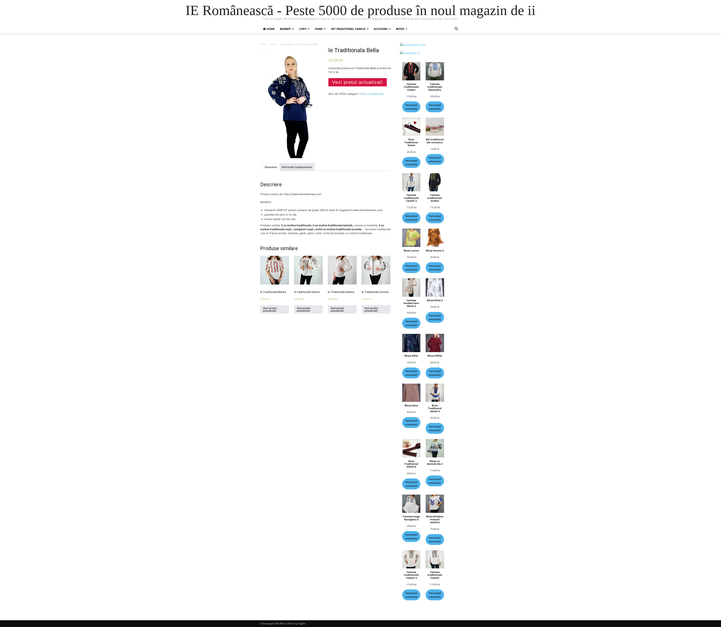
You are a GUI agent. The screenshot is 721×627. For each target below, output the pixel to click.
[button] (456, 29)
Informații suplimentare (297, 167)
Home (263, 44)
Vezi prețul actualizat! (357, 82)
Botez (400, 29)
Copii (303, 29)
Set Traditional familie (348, 29)
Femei (319, 29)
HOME (270, 29)
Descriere (271, 167)
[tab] (271, 167)
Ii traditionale (287, 44)
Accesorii (381, 29)
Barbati (285, 29)
